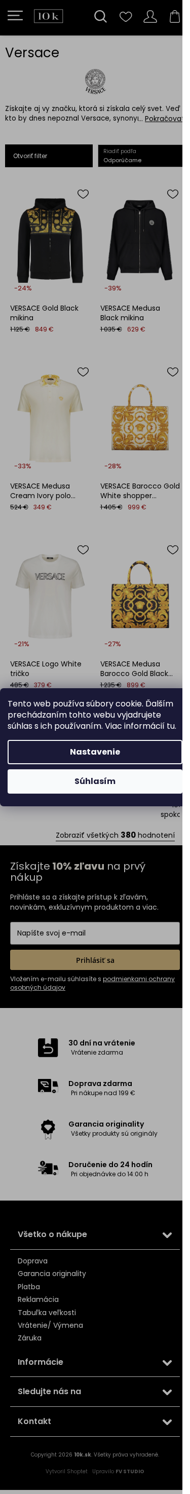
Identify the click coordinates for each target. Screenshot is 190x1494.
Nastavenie (95, 752)
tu (171, 726)
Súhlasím (95, 781)
